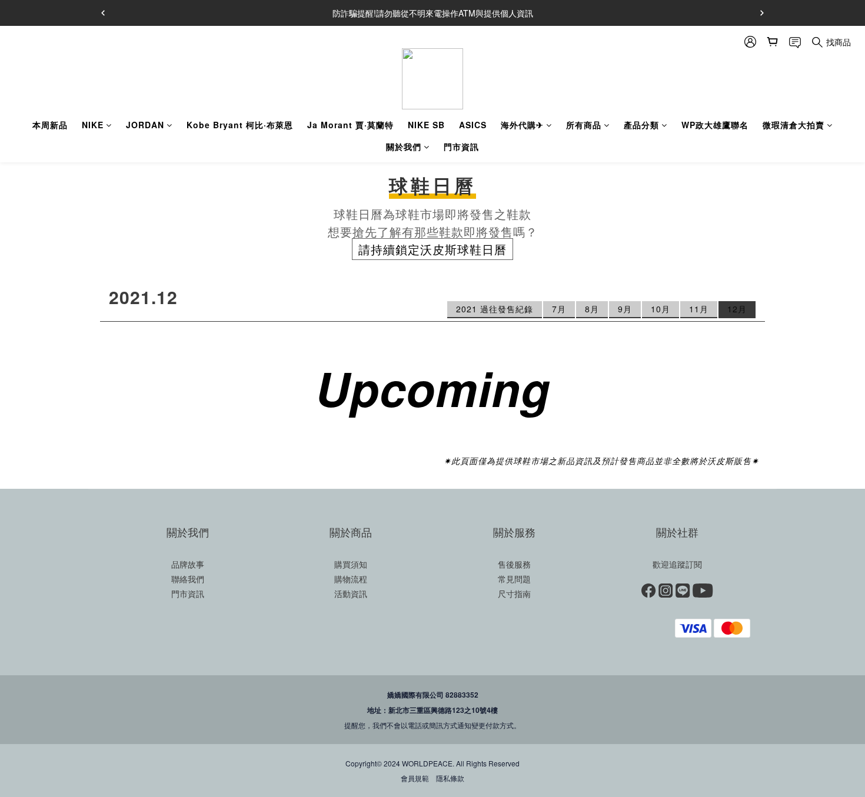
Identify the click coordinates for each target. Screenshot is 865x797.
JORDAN (145, 125)
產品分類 (641, 125)
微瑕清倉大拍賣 (793, 125)
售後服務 (514, 564)
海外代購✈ (522, 125)
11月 (698, 309)
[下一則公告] (762, 13)
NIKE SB (426, 125)
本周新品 (50, 125)
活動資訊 (350, 593)
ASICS (473, 125)
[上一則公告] (103, 13)
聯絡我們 (187, 579)
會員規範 (415, 778)
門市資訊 (461, 146)
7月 (559, 309)
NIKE (93, 125)
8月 (592, 309)
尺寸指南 (514, 593)
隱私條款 (450, 778)
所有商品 (583, 125)
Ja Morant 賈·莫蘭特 (350, 125)
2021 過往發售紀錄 (494, 309)
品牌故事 (187, 564)
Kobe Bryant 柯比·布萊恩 (240, 125)
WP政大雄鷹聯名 (714, 125)
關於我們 (403, 146)
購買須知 (350, 564)
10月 (660, 309)
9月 (625, 309)
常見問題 (514, 579)
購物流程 (350, 579)
